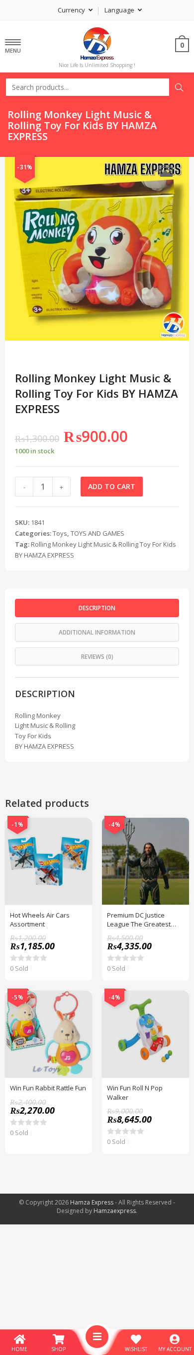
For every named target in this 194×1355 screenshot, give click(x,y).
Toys (60, 533)
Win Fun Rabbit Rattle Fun (48, 1087)
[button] (165, 170)
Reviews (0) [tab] (97, 656)
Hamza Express (91, 1202)
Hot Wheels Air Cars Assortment (40, 919)
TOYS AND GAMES (97, 533)
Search (179, 87)
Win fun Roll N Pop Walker (135, 1092)
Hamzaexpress (115, 1211)
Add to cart (111, 486)
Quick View (79, 831)
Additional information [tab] (97, 632)
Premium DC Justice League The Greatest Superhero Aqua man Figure (139, 919)
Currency (72, 9)
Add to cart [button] (79, 855)
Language (120, 9)
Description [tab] (97, 608)
